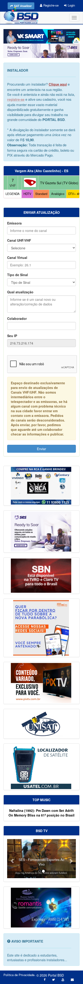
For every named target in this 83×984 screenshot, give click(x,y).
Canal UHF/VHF (19, 240)
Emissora (14, 223)
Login (71, 5)
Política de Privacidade (18, 975)
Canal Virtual (17, 257)
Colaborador (17, 318)
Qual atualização (20, 292)
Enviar (41, 448)
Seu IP (12, 335)
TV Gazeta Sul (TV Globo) (59, 183)
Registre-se (51, 5)
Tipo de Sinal (17, 274)
